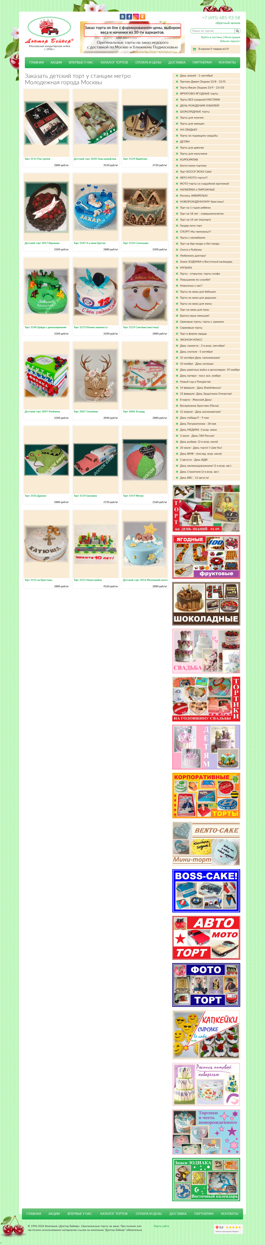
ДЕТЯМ (185, 141)
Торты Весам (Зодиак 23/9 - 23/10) (202, 87)
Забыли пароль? (230, 41)
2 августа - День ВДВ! (194, 460)
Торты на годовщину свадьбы (199, 135)
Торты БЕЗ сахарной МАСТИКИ (200, 99)
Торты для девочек (192, 147)
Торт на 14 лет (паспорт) (195, 219)
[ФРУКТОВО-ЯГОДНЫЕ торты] (206, 557)
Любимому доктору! (193, 255)
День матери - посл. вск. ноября (200, 375)
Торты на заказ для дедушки (198, 297)
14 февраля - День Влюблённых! (200, 387)
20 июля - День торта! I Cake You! (201, 447)
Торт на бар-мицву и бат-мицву (199, 243)
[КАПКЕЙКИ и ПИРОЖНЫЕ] (206, 1035)
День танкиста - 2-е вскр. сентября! (202, 345)
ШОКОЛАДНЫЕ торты (195, 111)
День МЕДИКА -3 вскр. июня (198, 429)
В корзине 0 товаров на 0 (213, 49)
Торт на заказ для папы (194, 309)
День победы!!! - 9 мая (194, 417)
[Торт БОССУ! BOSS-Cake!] (206, 891)
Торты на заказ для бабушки (198, 291)
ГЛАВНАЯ (36, 62)
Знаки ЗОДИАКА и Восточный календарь (206, 261)
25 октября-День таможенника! (200, 357)
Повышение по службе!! (195, 279)
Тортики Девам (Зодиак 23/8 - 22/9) (202, 81)
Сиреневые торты (191, 327)
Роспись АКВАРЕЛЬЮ (194, 195)
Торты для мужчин (192, 117)
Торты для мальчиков (193, 153)
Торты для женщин (192, 123)
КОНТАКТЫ (227, 62)
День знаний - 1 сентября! (196, 75)
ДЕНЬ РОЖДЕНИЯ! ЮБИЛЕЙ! (199, 105)
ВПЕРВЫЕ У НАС (81, 62)
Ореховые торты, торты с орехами (202, 321)
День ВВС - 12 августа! (194, 478)
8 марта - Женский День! (196, 399)
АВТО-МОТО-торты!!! (194, 177)
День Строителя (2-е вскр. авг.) (199, 472)
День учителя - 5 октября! (196, 351)
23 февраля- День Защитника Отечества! (206, 393)
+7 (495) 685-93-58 (221, 18)
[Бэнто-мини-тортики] (206, 844)
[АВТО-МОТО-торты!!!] (206, 938)
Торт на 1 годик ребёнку (195, 207)
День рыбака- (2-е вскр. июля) (199, 441)
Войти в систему (211, 37)
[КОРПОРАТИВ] (206, 795)
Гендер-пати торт (191, 225)
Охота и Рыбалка (191, 249)
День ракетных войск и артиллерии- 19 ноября (210, 369)
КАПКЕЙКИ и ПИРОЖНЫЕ (197, 189)
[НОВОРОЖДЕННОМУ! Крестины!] (206, 1132)
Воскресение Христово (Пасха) (199, 405)
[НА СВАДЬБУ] (206, 651)
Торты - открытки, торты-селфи (200, 273)
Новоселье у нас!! (191, 285)
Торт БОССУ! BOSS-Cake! (196, 171)
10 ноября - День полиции (196, 363)
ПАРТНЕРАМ (202, 62)
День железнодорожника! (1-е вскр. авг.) (205, 466)
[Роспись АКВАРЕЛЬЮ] (206, 1084)
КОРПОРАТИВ (189, 159)
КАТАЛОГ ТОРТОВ (113, 1213)
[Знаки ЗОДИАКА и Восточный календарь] (206, 1179)
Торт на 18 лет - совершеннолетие (201, 213)
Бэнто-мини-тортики (193, 165)
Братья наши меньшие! (194, 315)
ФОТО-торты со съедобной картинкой (204, 183)
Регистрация (232, 37)
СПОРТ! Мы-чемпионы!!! (195, 231)
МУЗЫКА (186, 267)
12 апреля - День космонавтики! (200, 411)
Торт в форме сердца (193, 333)
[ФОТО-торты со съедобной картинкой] (206, 985)
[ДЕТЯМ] (206, 747)
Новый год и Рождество (195, 381)
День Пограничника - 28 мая (198, 423)
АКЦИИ (56, 62)
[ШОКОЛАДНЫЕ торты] (206, 603)
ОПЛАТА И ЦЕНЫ (148, 62)
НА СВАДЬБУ (188, 129)
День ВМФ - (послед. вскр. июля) (201, 453)
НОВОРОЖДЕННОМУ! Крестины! (202, 201)
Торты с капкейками (192, 237)
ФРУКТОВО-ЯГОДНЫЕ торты (199, 93)
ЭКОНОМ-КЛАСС (191, 339)
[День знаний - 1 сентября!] (206, 508)
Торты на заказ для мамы (196, 303)
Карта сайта (161, 1226)
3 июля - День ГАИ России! (197, 435)
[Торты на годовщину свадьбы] (206, 699)
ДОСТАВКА (176, 62)
